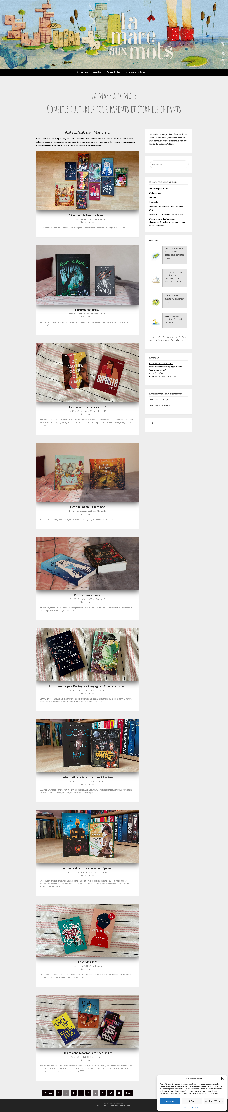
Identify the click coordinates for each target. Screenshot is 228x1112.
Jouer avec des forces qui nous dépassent (87, 868)
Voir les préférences (214, 1101)
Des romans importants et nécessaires (87, 1053)
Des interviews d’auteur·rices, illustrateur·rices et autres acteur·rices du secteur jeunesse (167, 222)
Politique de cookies (191, 1107)
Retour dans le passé (87, 595)
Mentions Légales (124, 1105)
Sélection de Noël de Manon (87, 215)
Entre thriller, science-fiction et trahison (87, 777)
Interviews (97, 72)
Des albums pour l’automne (87, 507)
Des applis (153, 202)
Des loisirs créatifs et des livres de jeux (166, 214)
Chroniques (82, 72)
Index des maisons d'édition (161, 363)
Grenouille (169, 295)
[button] (222, 1078)
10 (111, 1093)
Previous (48, 1093)
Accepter (170, 1101)
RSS (151, 423)
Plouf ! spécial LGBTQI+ (158, 399)
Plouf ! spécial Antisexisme (160, 406)
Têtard (167, 248)
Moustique (169, 272)
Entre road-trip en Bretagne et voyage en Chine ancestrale (87, 686)
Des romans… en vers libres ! (87, 407)
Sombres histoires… (87, 309)
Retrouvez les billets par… (136, 72)
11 (119, 1093)
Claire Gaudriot (177, 340)
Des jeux (153, 197)
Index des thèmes (156, 373)
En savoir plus (113, 72)
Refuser (192, 1101)
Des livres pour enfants (159, 188)
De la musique (155, 193)
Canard (167, 316)
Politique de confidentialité (107, 1105)
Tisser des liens (87, 962)
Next (128, 1093)
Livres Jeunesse (87, 222)
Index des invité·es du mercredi (162, 376)
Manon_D (102, 219)
